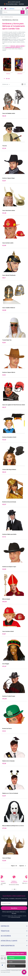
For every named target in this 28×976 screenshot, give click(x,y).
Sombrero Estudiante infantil (9, 437)
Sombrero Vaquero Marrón (8, 372)
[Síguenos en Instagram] (5, 958)
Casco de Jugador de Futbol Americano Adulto (13, 404)
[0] (26, 9)
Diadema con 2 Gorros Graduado (10, 793)
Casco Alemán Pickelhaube (8, 275)
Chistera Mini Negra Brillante (9, 469)
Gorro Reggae (5, 663)
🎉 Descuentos (11, 966)
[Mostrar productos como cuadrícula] (22, 84)
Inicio (2, 16)
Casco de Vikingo (6, 858)
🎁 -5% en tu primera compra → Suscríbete (14, 4)
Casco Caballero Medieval (8, 307)
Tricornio (4, 145)
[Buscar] (22, 12)
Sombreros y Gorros (9, 16)
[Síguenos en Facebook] (2, 958)
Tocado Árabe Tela (6, 340)
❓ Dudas (10, 961)
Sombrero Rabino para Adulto (9, 534)
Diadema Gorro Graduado (8, 761)
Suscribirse (14, 908)
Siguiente (21, 865)
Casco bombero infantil (8, 631)
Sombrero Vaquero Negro (8, 178)
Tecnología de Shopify (5, 972)
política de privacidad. (15, 917)
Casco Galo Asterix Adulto (8, 210)
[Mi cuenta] (23, 8)
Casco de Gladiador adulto (8, 113)
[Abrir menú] (1, 8)
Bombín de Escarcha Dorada (9, 501)
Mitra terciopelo (6, 599)
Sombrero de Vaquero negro (9, 566)
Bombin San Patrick (7, 728)
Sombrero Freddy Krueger (8, 696)
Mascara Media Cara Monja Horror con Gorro (13, 825)
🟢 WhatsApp (11, 957)
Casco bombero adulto (7, 242)
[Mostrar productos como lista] (25, 84)
